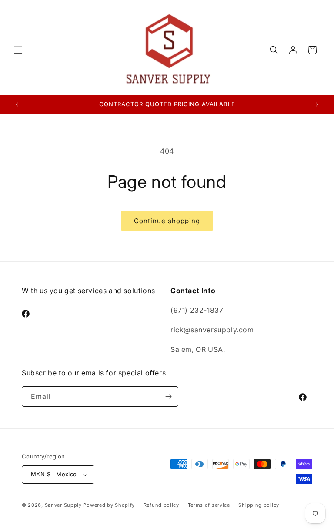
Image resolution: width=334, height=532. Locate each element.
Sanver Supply (63, 505)
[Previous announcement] (17, 104)
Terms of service (209, 505)
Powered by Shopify (109, 505)
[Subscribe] (168, 396)
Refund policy (161, 505)
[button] (18, 50)
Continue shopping (167, 221)
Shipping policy (258, 505)
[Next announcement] (317, 104)
